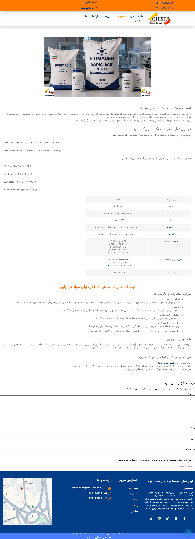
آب (165, 241)
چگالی (171, 220)
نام (193, 428)
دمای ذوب (171, 227)
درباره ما (105, 16)
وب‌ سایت (190, 449)
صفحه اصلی (137, 16)
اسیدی (173, 272)
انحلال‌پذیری (173, 241)
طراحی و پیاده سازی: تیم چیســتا (97, 537)
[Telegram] (159, 518)
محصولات (121, 16)
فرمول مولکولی (171, 199)
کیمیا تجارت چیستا (166, 363)
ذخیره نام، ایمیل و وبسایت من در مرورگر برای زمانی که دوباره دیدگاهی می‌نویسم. (156, 460)
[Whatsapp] (167, 518)
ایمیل (192, 438)
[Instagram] (151, 518)
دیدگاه (191, 394)
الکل (112, 260)
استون (109, 265)
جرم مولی (171, 206)
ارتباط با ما (91, 16)
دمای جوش (171, 234)
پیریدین (109, 262)
